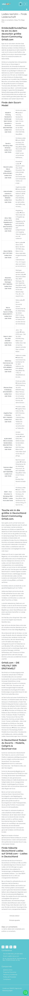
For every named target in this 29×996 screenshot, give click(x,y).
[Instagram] (3, 947)
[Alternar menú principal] (25, 4)
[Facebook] (7, 947)
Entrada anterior (14, 916)
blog (16, 20)
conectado (18, 929)
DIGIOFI (12, 988)
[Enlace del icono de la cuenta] (26, 9)
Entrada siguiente (14, 920)
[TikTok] (14, 947)
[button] (2, 9)
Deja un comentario (7, 20)
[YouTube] (11, 947)
